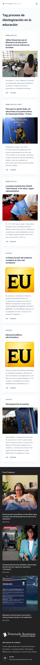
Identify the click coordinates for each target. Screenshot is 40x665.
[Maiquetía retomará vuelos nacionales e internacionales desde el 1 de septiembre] (20, 593)
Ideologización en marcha (17, 404)
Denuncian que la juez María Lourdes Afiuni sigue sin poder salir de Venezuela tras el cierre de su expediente (19, 517)
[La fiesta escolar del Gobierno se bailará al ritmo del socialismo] (20, 279)
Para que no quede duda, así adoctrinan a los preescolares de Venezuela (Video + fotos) (19, 111)
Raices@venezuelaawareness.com (20, 659)
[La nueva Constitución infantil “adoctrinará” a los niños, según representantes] (20, 207)
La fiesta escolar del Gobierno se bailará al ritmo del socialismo (19, 260)
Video (19, 104)
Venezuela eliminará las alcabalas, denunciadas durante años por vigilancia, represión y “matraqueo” (19, 567)
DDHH (7, 35)
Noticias (13, 35)
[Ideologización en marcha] (20, 421)
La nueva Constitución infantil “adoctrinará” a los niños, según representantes (20, 188)
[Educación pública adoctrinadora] (20, 354)
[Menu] (37, 4)
